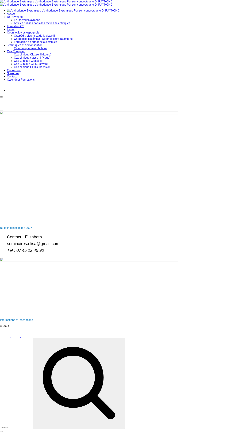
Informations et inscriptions (16, 319)
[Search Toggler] (1, 431)
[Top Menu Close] (1, 96)
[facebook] (12, 90)
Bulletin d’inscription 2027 (16, 227)
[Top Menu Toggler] (1, 110)
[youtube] (22, 90)
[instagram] (33, 90)
